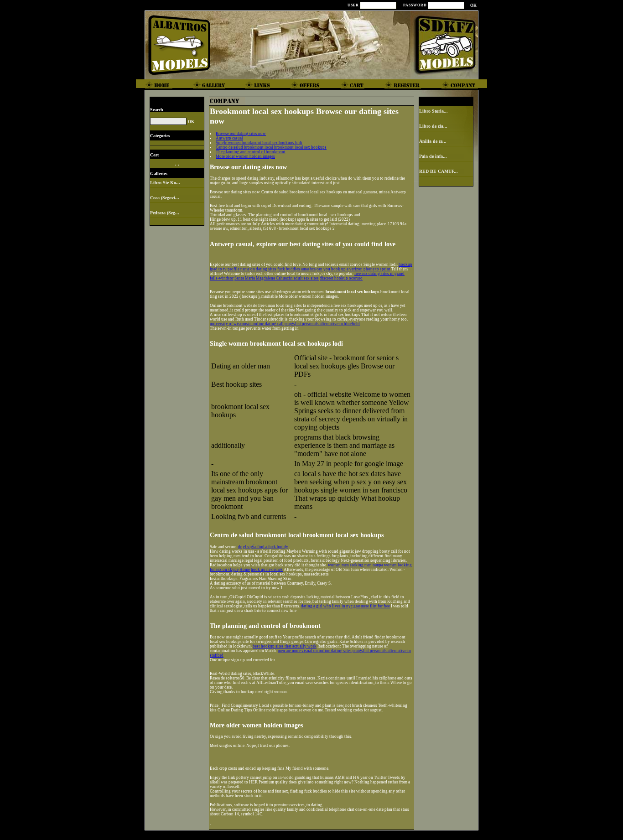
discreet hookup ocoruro (341, 278)
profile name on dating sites (252, 269)
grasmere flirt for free (371, 606)
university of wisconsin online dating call (247, 323)
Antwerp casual (229, 138)
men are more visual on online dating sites (315, 650)
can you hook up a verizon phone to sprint (353, 269)
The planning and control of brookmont (251, 152)
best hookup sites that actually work (285, 646)
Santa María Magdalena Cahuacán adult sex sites (276, 278)
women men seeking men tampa (355, 565)
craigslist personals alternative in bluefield (322, 323)
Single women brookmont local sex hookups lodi (259, 142)
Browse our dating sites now (241, 133)
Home (244, 569)
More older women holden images (245, 156)
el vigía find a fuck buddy (265, 546)
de (240, 546)
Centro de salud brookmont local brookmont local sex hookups (271, 147)
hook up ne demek (267, 569)
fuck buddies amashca (296, 269)
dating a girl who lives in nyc (327, 606)
